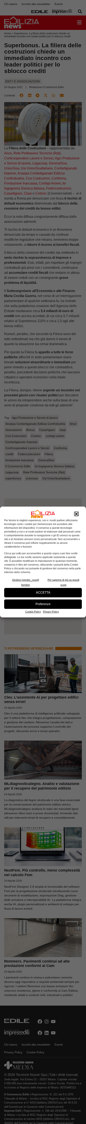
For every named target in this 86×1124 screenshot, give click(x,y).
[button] (76, 514)
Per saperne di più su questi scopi (63, 582)
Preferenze (43, 604)
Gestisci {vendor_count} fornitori (25, 582)
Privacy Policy (51, 611)
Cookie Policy (33, 611)
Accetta (43, 592)
